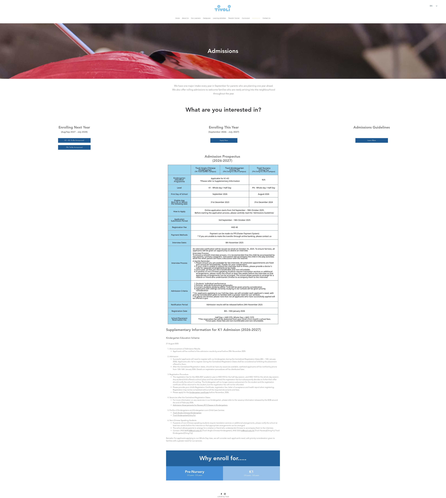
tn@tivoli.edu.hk (247, 430)
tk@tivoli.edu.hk (195, 430)
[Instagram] (225, 494)
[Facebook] (221, 494)
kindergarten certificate (199, 392)
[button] (234, 18)
